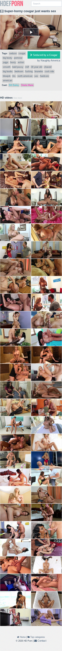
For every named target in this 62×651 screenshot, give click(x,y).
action (21, 62)
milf (27, 67)
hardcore (44, 76)
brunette (39, 71)
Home (22, 637)
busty (13, 62)
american (7, 80)
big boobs (8, 71)
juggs (5, 62)
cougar (22, 53)
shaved (47, 67)
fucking (29, 71)
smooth (6, 67)
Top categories (37, 637)
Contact (41, 640)
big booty (7, 58)
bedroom (19, 71)
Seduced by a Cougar (44, 54)
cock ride (49, 71)
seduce (13, 53)
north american (25, 76)
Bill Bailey (14, 85)
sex (36, 76)
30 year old (36, 67)
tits (14, 76)
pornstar (18, 58)
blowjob (6, 76)
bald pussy (17, 67)
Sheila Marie (27, 85)
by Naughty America (48, 60)
